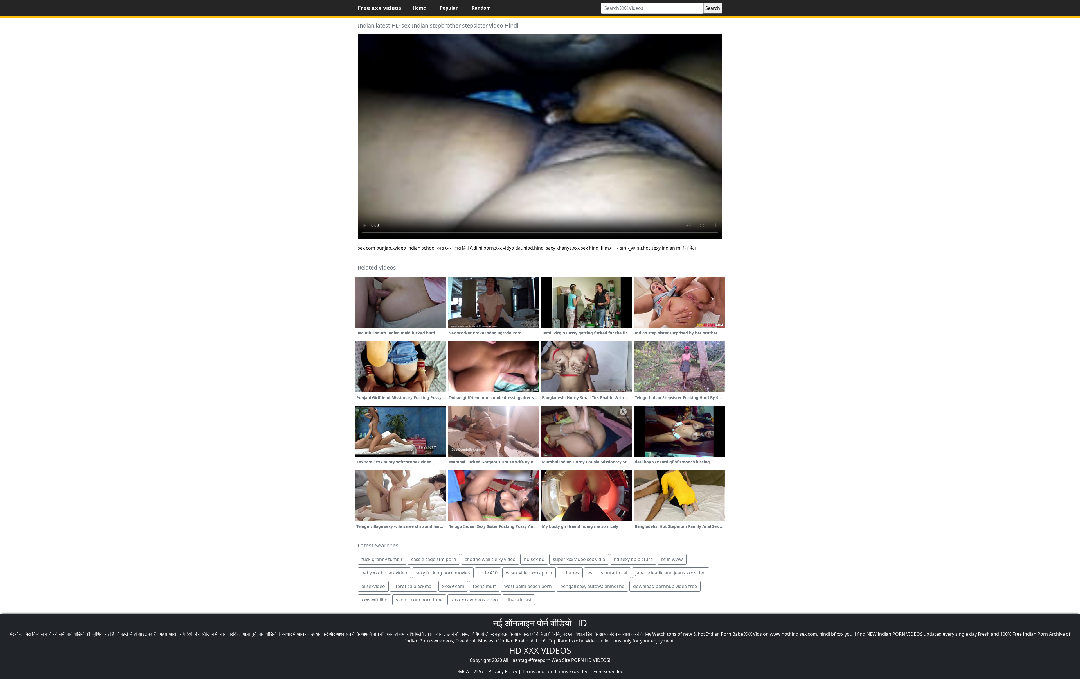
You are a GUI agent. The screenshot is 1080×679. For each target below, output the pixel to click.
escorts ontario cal (607, 573)
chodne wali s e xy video (490, 559)
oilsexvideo (373, 586)
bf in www (672, 559)
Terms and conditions (545, 671)
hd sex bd (534, 559)
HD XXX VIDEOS (540, 650)
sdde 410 (488, 573)
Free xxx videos (379, 8)
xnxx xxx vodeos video (474, 600)
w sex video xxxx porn (529, 573)
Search (712, 8)
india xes (570, 573)
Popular (449, 8)
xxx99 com (453, 586)
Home (419, 8)
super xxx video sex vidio (579, 559)
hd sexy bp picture (633, 559)
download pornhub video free (665, 586)
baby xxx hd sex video (384, 573)
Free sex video (608, 671)
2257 (479, 671)
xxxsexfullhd (374, 600)
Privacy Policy (503, 671)
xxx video (579, 671)
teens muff (484, 586)
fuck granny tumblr (382, 559)
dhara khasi (518, 600)
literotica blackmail (413, 586)
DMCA (462, 671)
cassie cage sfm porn (433, 559)
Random (481, 8)
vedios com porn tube (419, 600)
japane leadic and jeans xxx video (671, 573)
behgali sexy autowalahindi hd (592, 586)
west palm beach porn (528, 586)
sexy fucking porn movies (443, 573)
